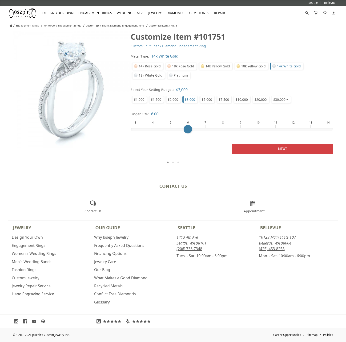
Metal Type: (140, 56)
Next (282, 149)
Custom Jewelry (25, 277)
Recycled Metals (108, 285)
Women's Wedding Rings (34, 253)
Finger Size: (140, 114)
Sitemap (312, 335)
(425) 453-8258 (272, 248)
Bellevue (270, 227)
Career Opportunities (287, 335)
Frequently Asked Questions (119, 245)
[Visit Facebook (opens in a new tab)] (26, 321)
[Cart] (316, 13)
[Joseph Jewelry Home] (10, 25)
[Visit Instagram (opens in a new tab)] (17, 321)
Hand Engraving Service (33, 293)
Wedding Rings (130, 13)
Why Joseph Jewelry (111, 237)
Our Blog (102, 269)
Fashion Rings (24, 269)
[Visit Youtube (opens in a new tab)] (35, 321)
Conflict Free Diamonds (115, 293)
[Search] (307, 13)
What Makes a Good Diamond (121, 277)
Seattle (186, 227)
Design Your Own (58, 13)
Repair (219, 13)
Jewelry (155, 13)
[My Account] (334, 13)
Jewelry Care (105, 261)
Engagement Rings (95, 13)
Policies (328, 335)
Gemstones (199, 13)
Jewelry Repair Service (31, 285)
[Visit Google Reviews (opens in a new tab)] (110, 321)
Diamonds (175, 13)
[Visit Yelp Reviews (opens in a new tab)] (139, 321)
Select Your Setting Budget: (152, 89)
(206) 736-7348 (189, 248)
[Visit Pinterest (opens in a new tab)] (44, 321)
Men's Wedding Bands (32, 261)
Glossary (102, 302)
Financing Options (110, 253)
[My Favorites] (325, 13)
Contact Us (173, 186)
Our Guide (107, 227)
